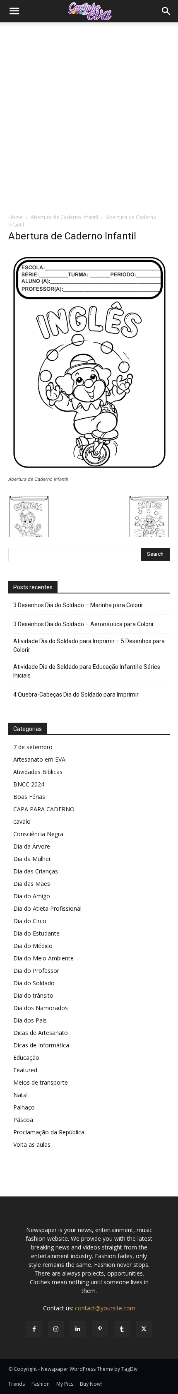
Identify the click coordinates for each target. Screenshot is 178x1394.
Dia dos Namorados (40, 1008)
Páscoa (23, 1120)
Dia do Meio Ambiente (43, 958)
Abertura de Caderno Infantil (64, 217)
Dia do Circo (29, 921)
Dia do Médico (33, 946)
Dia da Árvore (31, 846)
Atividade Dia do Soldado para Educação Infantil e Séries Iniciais (86, 671)
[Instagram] (56, 1329)
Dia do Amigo (31, 896)
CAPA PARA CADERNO (44, 809)
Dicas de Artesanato (40, 1033)
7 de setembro (33, 747)
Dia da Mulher (32, 859)
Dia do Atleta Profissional (47, 908)
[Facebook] (34, 1329)
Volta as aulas (32, 1144)
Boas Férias (29, 797)
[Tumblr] (122, 1329)
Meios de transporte (40, 1082)
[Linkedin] (78, 1329)
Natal (20, 1095)
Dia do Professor (36, 970)
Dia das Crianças (35, 871)
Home (15, 217)
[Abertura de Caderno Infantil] (89, 471)
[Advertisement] (89, 116)
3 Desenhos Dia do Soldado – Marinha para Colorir (78, 605)
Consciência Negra (38, 834)
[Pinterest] (100, 1329)
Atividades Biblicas (38, 772)
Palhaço (24, 1107)
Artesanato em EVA (39, 759)
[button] (14, 11)
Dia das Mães (31, 884)
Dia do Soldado (34, 983)
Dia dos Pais (30, 1020)
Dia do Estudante (36, 933)
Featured (25, 1070)
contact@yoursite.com (105, 1308)
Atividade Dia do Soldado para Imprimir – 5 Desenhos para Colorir (89, 645)
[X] (144, 1329)
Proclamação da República (48, 1132)
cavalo (22, 821)
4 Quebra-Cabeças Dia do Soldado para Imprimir (76, 694)
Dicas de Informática (41, 1045)
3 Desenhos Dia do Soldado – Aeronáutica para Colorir (83, 624)
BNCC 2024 (28, 784)
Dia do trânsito (33, 995)
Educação (26, 1057)
